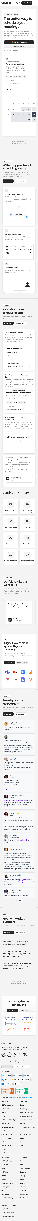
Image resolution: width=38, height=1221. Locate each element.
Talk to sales (24, 1198)
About (22, 1165)
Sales (22, 1105)
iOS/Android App (7, 1105)
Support (23, 1172)
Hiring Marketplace (26, 1131)
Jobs (21, 1161)
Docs (3, 1116)
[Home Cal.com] (6, 3)
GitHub (3, 1149)
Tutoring (23, 1138)
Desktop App (6, 1138)
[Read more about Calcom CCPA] (14, 1054)
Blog (3, 1168)
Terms (22, 1179)
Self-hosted (5, 1109)
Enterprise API (6, 1145)
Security (23, 1187)
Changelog (24, 1190)
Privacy (22, 1176)
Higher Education (26, 1120)
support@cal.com (14, 1097)
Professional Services (27, 1127)
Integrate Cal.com (7, 1127)
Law (21, 1145)
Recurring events (7, 1183)
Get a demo (24, 1194)
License (22, 1183)
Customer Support (26, 1116)
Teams (3, 1176)
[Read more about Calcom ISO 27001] (3, 1054)
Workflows (5, 1194)
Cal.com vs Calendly (8, 1216)
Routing (4, 1131)
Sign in (18, 3)
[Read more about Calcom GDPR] (19, 1054)
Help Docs (5, 1165)
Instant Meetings (7, 1198)
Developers (5, 1187)
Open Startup (25, 1168)
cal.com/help (28, 1097)
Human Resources (26, 1134)
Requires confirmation (9, 1205)
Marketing (23, 1109)
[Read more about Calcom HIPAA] (25, 1054)
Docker (3, 1153)
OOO (3, 1190)
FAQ (2, 1142)
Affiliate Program (7, 1161)
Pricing (3, 1112)
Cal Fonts (4, 1172)
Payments (5, 1209)
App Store (4, 1201)
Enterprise (5, 1123)
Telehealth (23, 1123)
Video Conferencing (8, 1212)
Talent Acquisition (26, 1112)
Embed (3, 1179)
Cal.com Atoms (6, 1134)
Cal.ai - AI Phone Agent (9, 1120)
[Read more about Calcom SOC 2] (9, 1054)
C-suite (22, 1142)
